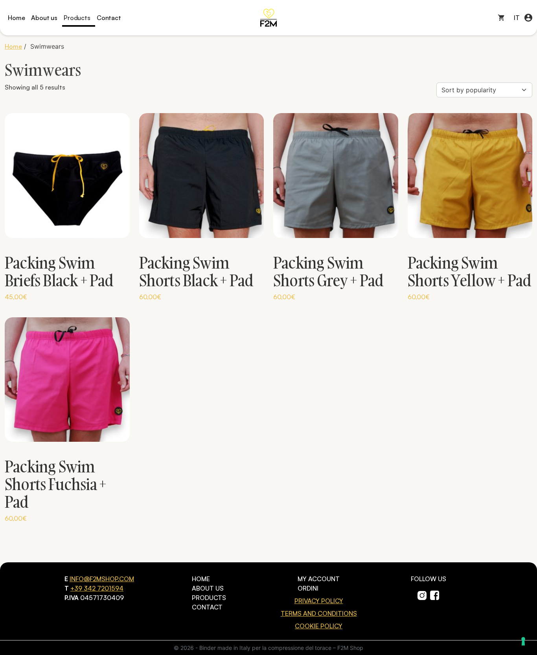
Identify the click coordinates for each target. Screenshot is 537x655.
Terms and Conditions (319, 613)
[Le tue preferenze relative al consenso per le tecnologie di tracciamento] (523, 641)
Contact (109, 18)
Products (77, 18)
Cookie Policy (318, 626)
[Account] (528, 18)
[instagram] (422, 594)
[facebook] (435, 594)
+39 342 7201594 (96, 588)
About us (44, 18)
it (517, 18)
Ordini (308, 588)
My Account (319, 579)
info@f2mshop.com (102, 579)
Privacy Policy (318, 601)
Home (16, 18)
